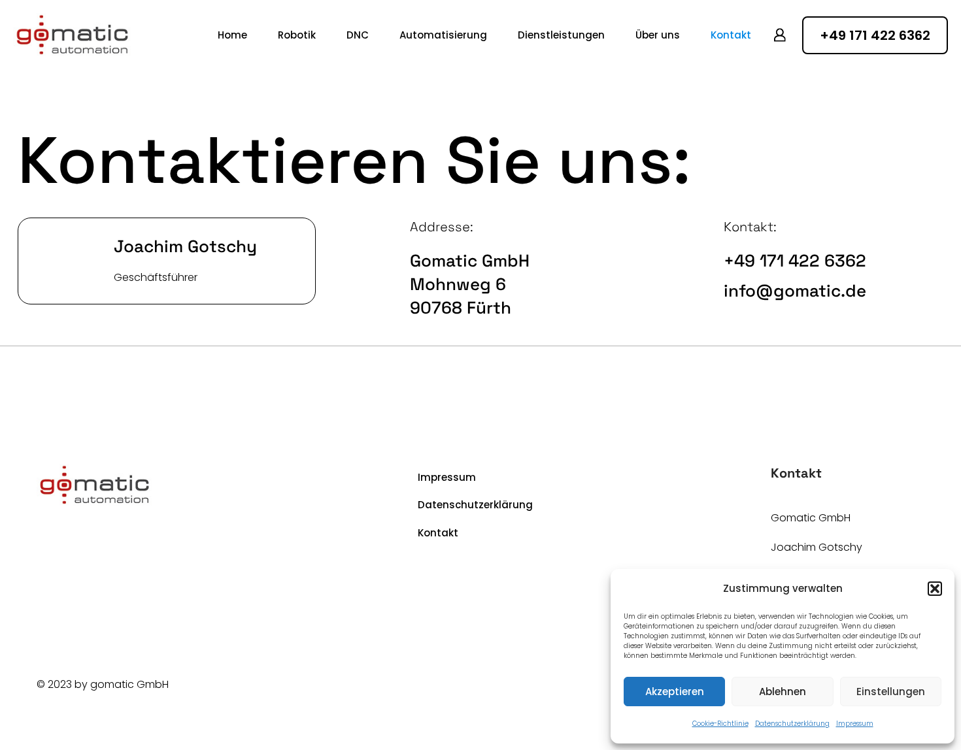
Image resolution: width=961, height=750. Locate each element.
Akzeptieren (674, 691)
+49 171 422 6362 (795, 261)
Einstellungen (890, 691)
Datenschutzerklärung (792, 723)
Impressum (854, 723)
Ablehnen (782, 691)
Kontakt (438, 533)
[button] (934, 588)
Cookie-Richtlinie (720, 723)
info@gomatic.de (795, 291)
